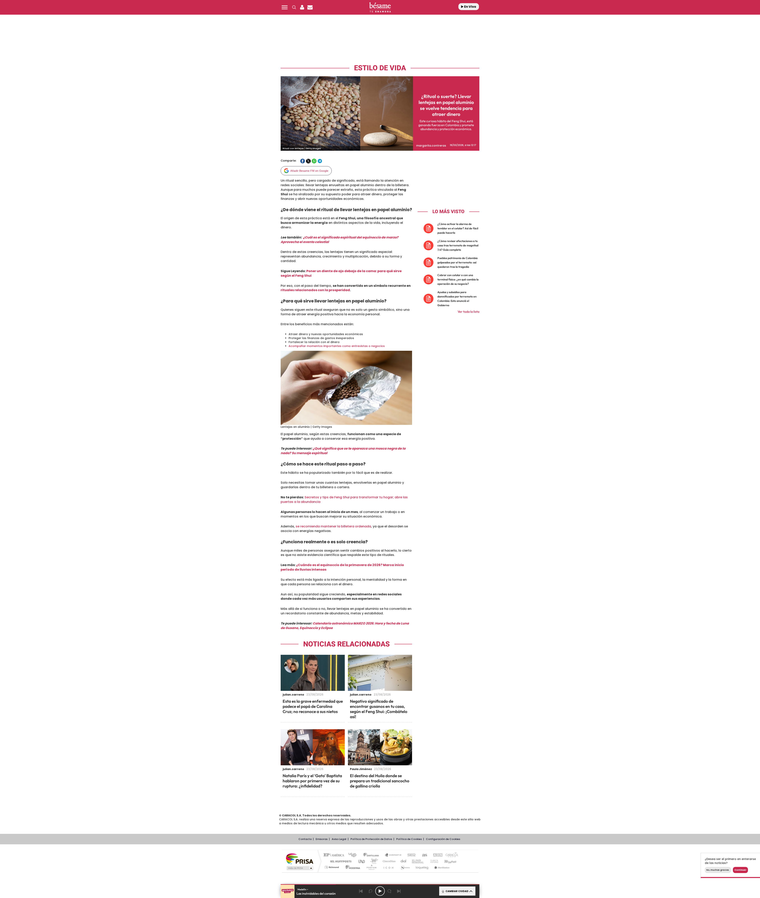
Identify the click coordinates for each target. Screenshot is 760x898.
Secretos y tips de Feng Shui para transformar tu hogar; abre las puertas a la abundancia (344, 499)
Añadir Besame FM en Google (309, 170)
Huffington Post (340, 861)
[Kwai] (20, 41)
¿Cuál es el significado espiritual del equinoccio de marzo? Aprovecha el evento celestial (339, 239)
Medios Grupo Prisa (299, 868)
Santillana (372, 855)
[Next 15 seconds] (389, 891)
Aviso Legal (339, 839)
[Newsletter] (310, 7)
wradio (373, 861)
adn (435, 855)
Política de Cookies (409, 839)
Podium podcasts (371, 867)
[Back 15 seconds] (370, 891)
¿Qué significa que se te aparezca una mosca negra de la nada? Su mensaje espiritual (343, 450)
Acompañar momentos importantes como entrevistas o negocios (337, 346)
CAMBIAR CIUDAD (456, 891)
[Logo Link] (380, 7)
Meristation (441, 867)
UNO (362, 861)
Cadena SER (410, 855)
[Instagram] (11, 41)
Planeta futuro (433, 861)
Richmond (332, 867)
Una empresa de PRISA (299, 858)
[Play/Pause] (380, 891)
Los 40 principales (353, 855)
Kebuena (447, 861)
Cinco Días (388, 861)
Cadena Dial (403, 861)
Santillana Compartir (393, 855)
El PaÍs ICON (388, 867)
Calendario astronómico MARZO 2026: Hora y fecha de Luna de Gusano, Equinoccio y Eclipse (345, 625)
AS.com (422, 855)
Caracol (450, 855)
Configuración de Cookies (443, 839)
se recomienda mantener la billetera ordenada (333, 526)
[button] (284, 7)
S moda (404, 867)
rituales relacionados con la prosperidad (315, 290)
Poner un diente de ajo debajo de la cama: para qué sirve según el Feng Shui (341, 273)
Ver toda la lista (468, 312)
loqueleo (422, 867)
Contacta (305, 839)
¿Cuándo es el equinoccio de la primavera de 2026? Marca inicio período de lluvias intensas (342, 567)
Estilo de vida (380, 68)
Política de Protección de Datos (371, 839)
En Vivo (470, 6)
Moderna (351, 867)
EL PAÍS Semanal (418, 861)
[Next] (399, 891)
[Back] (361, 891)
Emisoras (322, 839)
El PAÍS (334, 855)
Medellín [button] (302, 889)
